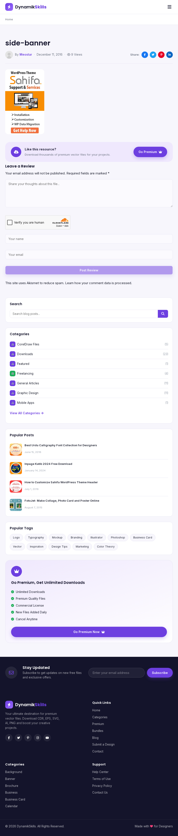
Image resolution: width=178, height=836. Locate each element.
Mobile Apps (25, 402)
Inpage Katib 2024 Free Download (48, 464)
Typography (36, 537)
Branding (76, 537)
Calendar (11, 806)
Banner (10, 779)
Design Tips (60, 546)
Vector (17, 546)
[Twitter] (18, 737)
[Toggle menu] (169, 7)
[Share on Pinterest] (161, 55)
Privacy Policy (102, 786)
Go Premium (147, 152)
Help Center (100, 772)
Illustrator (97, 537)
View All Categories (25, 413)
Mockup (57, 537)
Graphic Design (27, 393)
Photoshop (118, 537)
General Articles (28, 383)
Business (11, 792)
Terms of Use (101, 779)
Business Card (142, 537)
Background (13, 772)
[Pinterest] (28, 737)
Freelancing (25, 373)
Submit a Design (103, 744)
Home (9, 19)
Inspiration (36, 546)
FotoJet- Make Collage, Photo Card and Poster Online (62, 500)
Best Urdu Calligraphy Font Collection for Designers (61, 445)
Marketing (82, 546)
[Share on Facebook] (145, 55)
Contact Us (100, 792)
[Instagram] (37, 737)
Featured (23, 364)
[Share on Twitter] (153, 55)
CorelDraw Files (28, 344)
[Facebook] (9, 737)
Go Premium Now (86, 632)
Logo (16, 537)
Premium (98, 724)
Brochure (11, 786)
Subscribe (160, 673)
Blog (95, 737)
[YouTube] (47, 737)
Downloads (25, 354)
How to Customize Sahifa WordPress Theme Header (61, 482)
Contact (97, 751)
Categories (99, 717)
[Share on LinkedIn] (169, 55)
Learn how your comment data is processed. (98, 283)
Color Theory (106, 546)
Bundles (97, 731)
